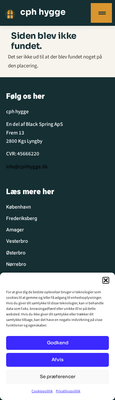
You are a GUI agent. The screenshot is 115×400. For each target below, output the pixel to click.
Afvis (57, 359)
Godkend (57, 343)
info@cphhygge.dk (27, 166)
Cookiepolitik (42, 391)
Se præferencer (57, 376)
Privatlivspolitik (68, 391)
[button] (106, 280)
